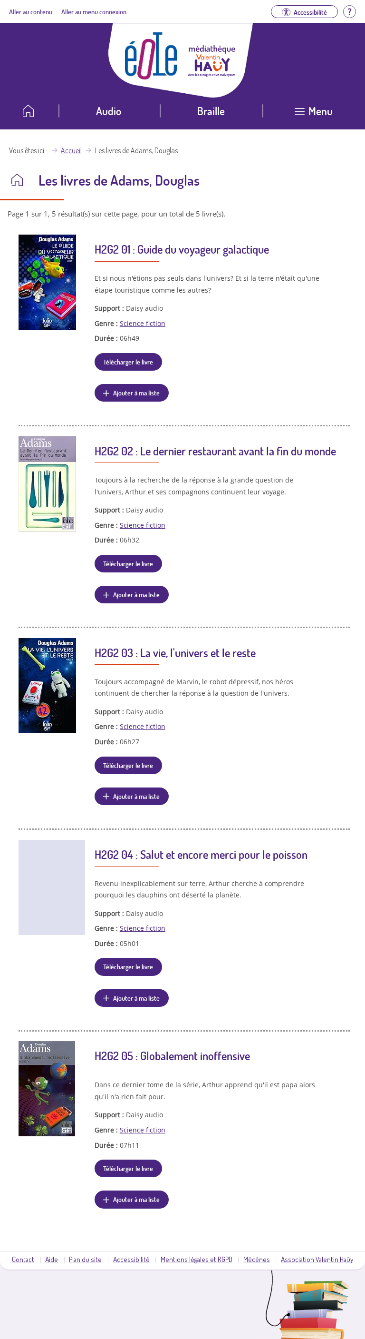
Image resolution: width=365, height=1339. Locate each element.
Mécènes (256, 1259)
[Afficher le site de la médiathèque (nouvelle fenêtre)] (212, 74)
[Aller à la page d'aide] (349, 10)
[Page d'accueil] (151, 76)
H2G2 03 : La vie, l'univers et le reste (175, 652)
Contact (23, 1259)
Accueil (71, 150)
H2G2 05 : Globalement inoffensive (172, 1055)
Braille (211, 111)
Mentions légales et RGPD (196, 1259)
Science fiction (142, 323)
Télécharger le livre (128, 361)
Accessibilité (131, 1259)
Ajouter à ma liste (136, 392)
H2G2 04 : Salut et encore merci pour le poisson (201, 854)
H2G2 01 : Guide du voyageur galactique (182, 249)
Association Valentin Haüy (317, 1259)
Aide (51, 1259)
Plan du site (85, 1259)
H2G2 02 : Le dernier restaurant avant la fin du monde (215, 450)
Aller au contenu (30, 11)
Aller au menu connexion (93, 11)
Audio (108, 111)
